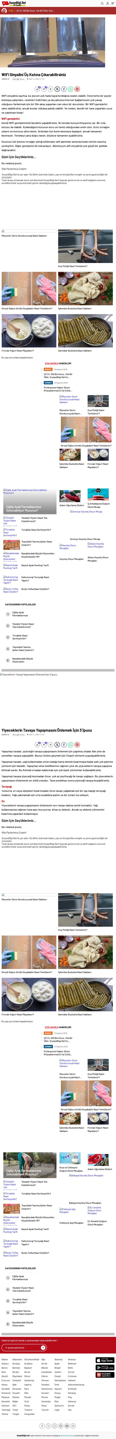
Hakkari (72, 1380)
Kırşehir (16, 1393)
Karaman (16, 1388)
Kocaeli (45, 1393)
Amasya (72, 1359)
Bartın (5, 1367)
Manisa (15, 1397)
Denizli (5, 1376)
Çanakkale (46, 1372)
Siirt (14, 1405)
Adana (5, 1359)
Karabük (6, 1388)
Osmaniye (46, 1401)
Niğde (15, 1401)
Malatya (5, 1397)
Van (70, 1409)
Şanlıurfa (59, 1405)
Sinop (27, 1405)
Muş (70, 1397)
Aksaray (59, 1359)
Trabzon (28, 1409)
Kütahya (72, 1393)
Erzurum (6, 1380)
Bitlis (70, 1367)
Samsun (5, 1405)
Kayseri (58, 1388)
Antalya (16, 1363)
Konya (58, 1393)
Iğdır (14, 1384)
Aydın (57, 1363)
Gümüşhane (60, 1380)
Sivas (44, 1405)
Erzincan (72, 1376)
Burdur (15, 1372)
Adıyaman (17, 1359)
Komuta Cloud (68, 1435)
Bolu (4, 1372)
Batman (16, 1367)
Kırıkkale (72, 1388)
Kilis (26, 1393)
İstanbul (45, 1384)
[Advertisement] (57, 208)
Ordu (26, 1401)
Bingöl (58, 1367)
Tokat (15, 1409)
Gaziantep (29, 1380)
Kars (26, 1388)
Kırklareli (6, 1393)
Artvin (44, 1363)
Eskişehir (16, 1380)
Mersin (44, 1397)
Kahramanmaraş (76, 1384)
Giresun (45, 1380)
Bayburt (28, 1367)
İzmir (57, 1384)
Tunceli (44, 1409)
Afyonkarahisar (31, 1359)
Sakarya (72, 1401)
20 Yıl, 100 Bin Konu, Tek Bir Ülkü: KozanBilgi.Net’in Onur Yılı (35, 10)
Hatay (4, 1384)
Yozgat (15, 1414)
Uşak (57, 1409)
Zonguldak (29, 1414)
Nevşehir (6, 1401)
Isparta (27, 1384)
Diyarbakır (17, 1376)
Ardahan (28, 1363)
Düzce (27, 1376)
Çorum (71, 1372)
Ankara (5, 1363)
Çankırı (58, 1372)
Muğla (57, 1397)
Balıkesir (72, 1363)
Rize (57, 1401)
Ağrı (43, 1359)
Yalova (5, 1414)
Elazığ (57, 1376)
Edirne (44, 1376)
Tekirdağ (6, 1409)
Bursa (27, 1372)
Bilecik (44, 1367)
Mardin (27, 1397)
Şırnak (71, 1405)
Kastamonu (47, 1388)
